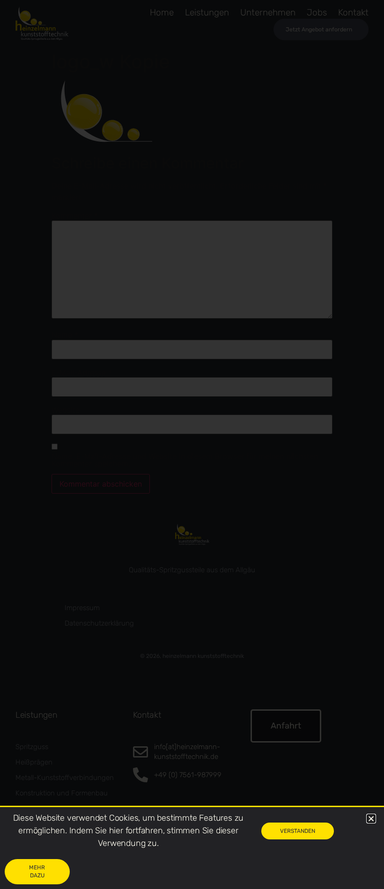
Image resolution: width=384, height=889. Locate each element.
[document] (192, 444)
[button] (371, 818)
